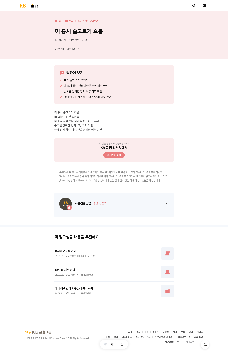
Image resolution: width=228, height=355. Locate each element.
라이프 (155, 332)
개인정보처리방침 (173, 341)
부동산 (166, 332)
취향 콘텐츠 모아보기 (164, 336)
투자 (71, 21)
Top (205, 344)
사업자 (200, 332)
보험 (183, 332)
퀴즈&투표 (127, 336)
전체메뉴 (204, 5)
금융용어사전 (184, 336)
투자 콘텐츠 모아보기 (88, 21)
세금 (175, 332)
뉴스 (108, 336)
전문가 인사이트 (143, 336)
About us (198, 336)
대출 (146, 332)
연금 (191, 332)
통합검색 (194, 5)
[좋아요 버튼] (105, 344)
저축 (130, 332)
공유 (122, 344)
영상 (116, 336)
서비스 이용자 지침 (194, 341)
